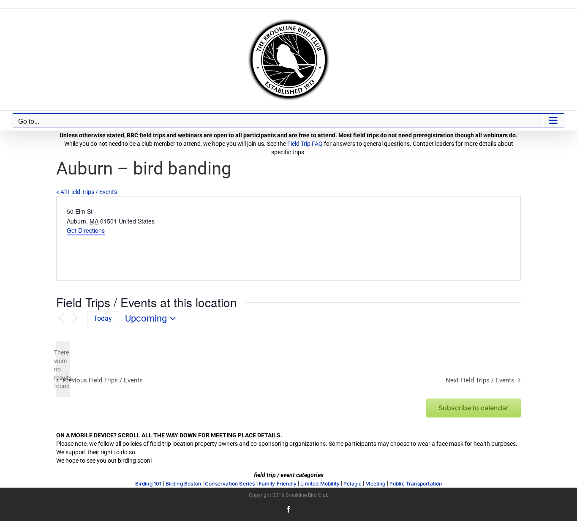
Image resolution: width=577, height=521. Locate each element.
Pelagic (352, 484)
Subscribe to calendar (473, 408)
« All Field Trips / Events (86, 191)
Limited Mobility (320, 484)
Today (102, 318)
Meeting (375, 484)
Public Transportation (415, 484)
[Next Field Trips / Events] (75, 318)
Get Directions (86, 230)
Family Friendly (278, 484)
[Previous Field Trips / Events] (61, 318)
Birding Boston (183, 484)
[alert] (63, 369)
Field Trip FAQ (305, 143)
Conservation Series (230, 484)
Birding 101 (148, 484)
